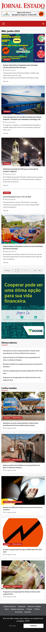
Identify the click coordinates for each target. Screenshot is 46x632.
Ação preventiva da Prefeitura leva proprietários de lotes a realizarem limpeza (21, 358)
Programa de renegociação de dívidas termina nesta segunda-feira (22, 378)
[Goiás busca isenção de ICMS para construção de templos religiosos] (23, 152)
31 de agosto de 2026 (10, 428)
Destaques (7, 59)
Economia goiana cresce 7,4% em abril (17, 197)
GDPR (27, 621)
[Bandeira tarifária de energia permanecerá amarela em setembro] (23, 490)
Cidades (29, 609)
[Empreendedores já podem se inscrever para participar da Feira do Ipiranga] (23, 229)
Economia (18, 612)
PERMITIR (33, 626)
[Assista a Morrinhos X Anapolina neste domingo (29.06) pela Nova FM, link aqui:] (23, 48)
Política (37, 609)
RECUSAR (12, 626)
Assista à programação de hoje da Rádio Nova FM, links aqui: (23, 372)
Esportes (27, 612)
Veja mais (5, 81)
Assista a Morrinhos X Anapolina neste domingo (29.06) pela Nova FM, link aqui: (20, 66)
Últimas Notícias (16, 418)
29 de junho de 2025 (10, 70)
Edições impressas (17, 609)
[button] (3, 23)
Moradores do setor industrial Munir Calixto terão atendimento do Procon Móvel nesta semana (21, 352)
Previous (7, 270)
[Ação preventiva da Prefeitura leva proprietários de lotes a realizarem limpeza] (23, 448)
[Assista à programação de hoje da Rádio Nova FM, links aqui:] (23, 532)
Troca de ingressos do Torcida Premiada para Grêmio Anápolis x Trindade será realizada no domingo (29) (22, 118)
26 (35, 270)
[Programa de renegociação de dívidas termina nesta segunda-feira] (23, 574)
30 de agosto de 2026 (10, 597)
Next (40, 270)
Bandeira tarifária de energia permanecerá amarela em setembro (22, 365)
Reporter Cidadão (34, 606)
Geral (7, 609)
